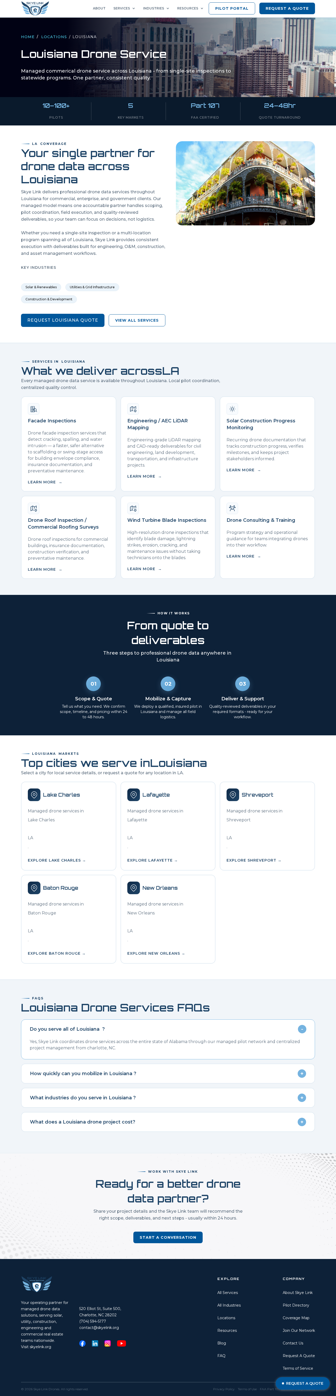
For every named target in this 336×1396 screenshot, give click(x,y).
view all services (137, 320)
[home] (36, 8)
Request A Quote (299, 1355)
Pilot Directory (296, 1305)
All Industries (229, 1305)
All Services (227, 1292)
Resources (227, 1330)
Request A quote (287, 8)
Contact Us (293, 1343)
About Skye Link (298, 1292)
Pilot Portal (232, 8)
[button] (125, 8)
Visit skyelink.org (36, 1346)
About (99, 8)
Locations (54, 36)
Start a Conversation (168, 1237)
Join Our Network (299, 1330)
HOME (28, 36)
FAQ (221, 1355)
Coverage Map (296, 1318)
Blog (221, 1343)
